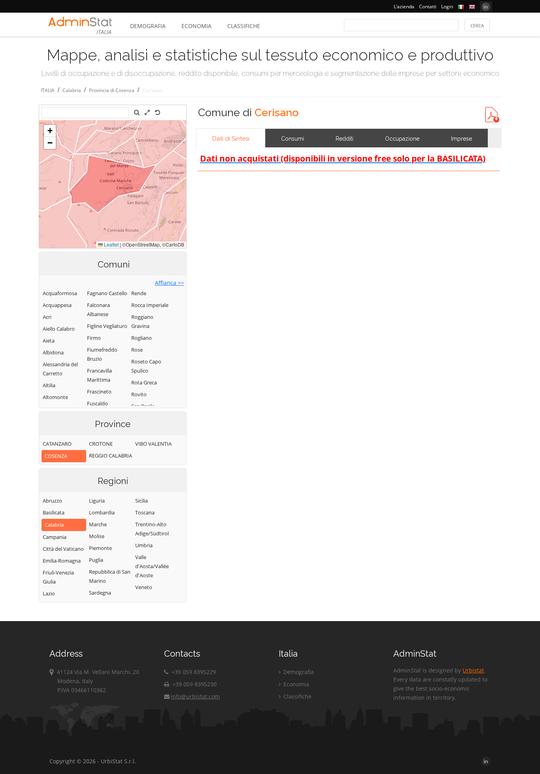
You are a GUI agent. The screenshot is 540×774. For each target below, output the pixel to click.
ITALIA (48, 90)
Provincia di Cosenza (111, 90)
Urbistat (473, 670)
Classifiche (243, 26)
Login (447, 6)
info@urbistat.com (195, 696)
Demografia (148, 26)
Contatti (427, 6)
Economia (196, 26)
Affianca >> (169, 282)
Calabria (71, 90)
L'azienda (404, 6)
